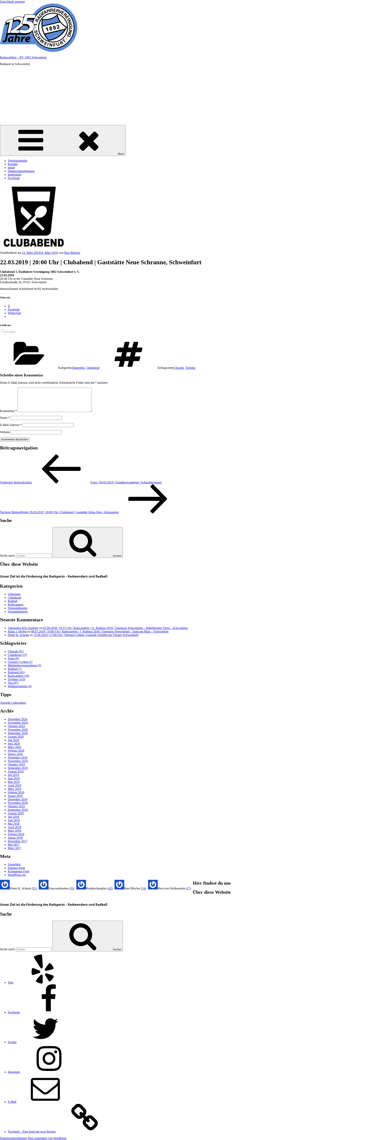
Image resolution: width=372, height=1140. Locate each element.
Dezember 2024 (17, 719)
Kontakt (13, 164)
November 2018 (18, 802)
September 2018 (18, 809)
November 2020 (18, 729)
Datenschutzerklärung (21, 171)
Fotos (13, 658)
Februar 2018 (16, 834)
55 (71, 888)
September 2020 (18, 733)
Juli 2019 (13, 775)
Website (5, 432)
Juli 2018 (13, 816)
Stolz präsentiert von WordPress (47, 1138)
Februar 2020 (16, 750)
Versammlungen (18, 611)
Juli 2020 (13, 740)
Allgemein (78, 367)
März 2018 (14, 830)
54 (143, 888)
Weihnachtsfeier (20, 686)
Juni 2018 (14, 820)
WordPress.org (17, 874)
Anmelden (14, 864)
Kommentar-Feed (18, 871)
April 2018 (14, 827)
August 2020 (16, 736)
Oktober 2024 (16, 726)
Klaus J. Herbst (17, 631)
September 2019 (18, 768)
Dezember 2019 (17, 757)
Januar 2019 (15, 795)
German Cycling (20, 662)
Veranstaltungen (17, 608)
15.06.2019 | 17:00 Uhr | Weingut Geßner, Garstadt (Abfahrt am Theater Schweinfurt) (86, 635)
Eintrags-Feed (16, 868)
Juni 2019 (14, 778)
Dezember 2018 (17, 799)
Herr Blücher (72, 252)
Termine (190, 367)
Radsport (16, 672)
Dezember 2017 (17, 841)
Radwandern (15, 604)
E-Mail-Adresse (11, 425)
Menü (121, 153)
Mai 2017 (14, 844)
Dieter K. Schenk (18, 635)
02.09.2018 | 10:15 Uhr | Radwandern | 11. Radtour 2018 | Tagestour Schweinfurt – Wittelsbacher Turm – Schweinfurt (115, 628)
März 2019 (14, 789)
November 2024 (18, 722)
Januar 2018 (15, 837)
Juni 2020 (14, 743)
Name (5, 417)
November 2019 (18, 761)
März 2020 (14, 747)
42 (110, 888)
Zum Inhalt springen (12, 1)
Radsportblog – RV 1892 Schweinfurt (23, 57)
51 (34, 888)
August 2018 (16, 813)
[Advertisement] (186, 96)
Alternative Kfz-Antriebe (23, 628)
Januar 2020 (15, 754)
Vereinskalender (17, 160)
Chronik (179, 367)
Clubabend (92, 367)
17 (188, 888)
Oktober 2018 (16, 806)
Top (13, 682)
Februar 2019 (16, 792)
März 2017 (14, 848)
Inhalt (11, 167)
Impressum (14, 174)
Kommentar (8, 411)
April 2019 (14, 785)
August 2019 (16, 771)
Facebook (14, 178)
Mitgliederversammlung (24, 665)
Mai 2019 (14, 782)
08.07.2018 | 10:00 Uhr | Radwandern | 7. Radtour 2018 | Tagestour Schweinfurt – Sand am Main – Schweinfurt (99, 631)
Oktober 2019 (16, 764)
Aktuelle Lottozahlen (13, 702)
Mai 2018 (14, 823)
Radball (12, 601)
